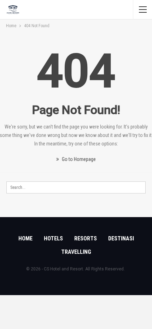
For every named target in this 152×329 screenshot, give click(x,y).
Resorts (85, 238)
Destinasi (121, 238)
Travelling (76, 252)
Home (25, 238)
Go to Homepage (78, 159)
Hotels (53, 238)
